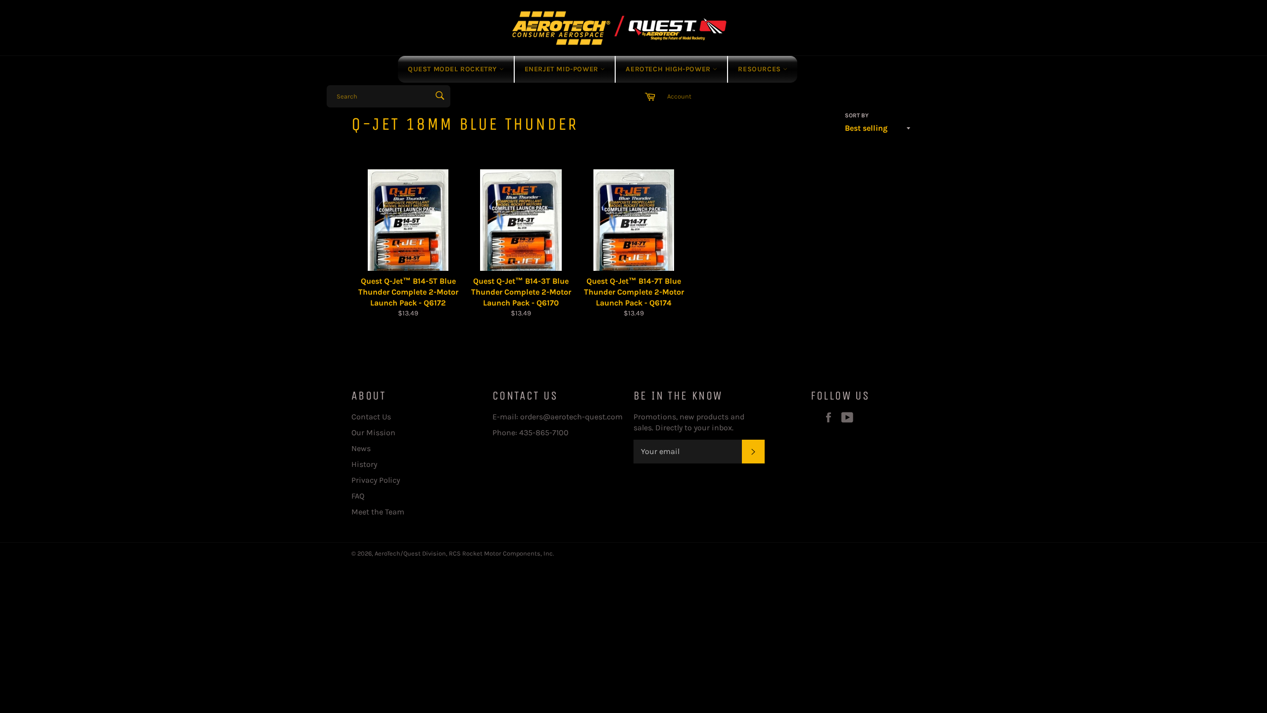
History (364, 464)
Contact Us (371, 416)
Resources (760, 69)
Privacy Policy (375, 480)
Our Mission (373, 432)
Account (679, 96)
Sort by (857, 115)
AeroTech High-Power (669, 69)
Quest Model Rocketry (453, 69)
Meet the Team (377, 511)
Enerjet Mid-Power (563, 69)
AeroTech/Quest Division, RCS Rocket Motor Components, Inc (464, 553)
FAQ (357, 496)
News (361, 448)
